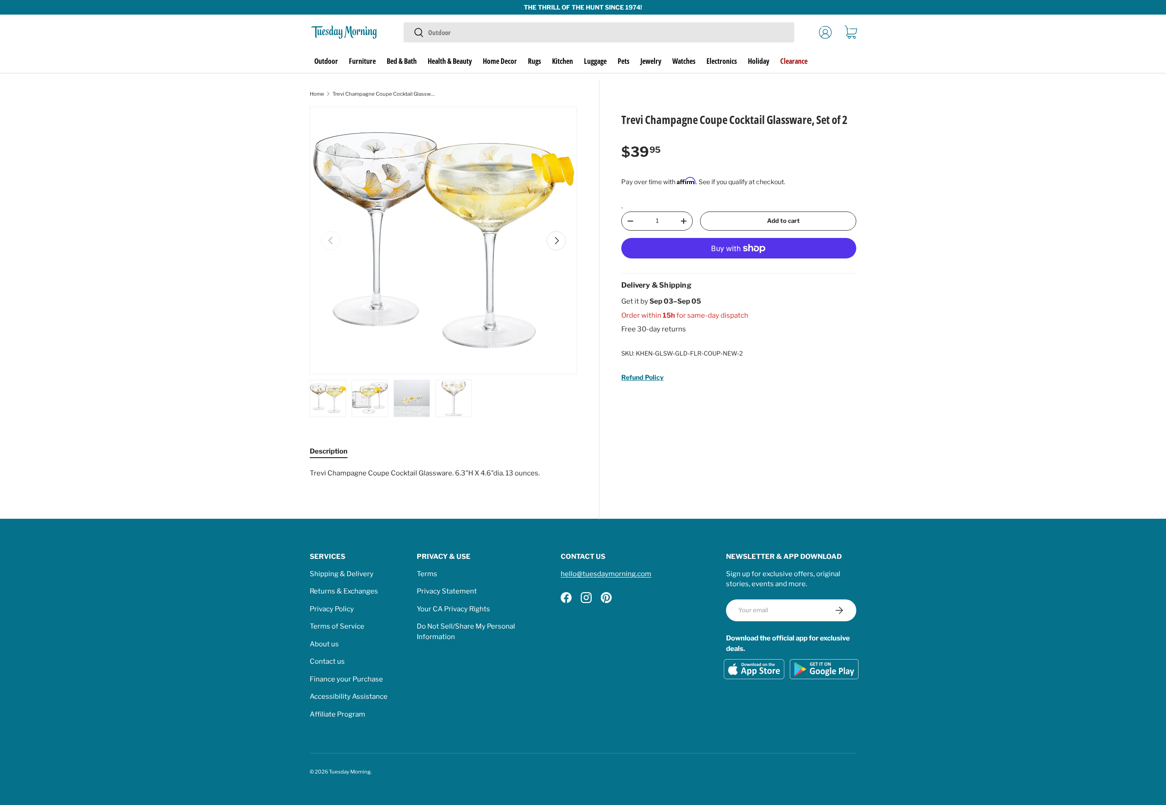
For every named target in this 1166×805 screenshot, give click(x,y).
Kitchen (562, 61)
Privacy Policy (332, 609)
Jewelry (650, 61)
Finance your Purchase (346, 679)
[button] (851, 32)
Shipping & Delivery (341, 574)
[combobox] (599, 32)
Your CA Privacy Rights (453, 609)
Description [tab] (329, 451)
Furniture (362, 61)
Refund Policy (642, 378)
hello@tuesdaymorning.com (606, 574)
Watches (684, 61)
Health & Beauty (450, 61)
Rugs (534, 61)
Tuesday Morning (350, 772)
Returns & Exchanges (344, 591)
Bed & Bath (402, 61)
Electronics (721, 61)
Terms (427, 574)
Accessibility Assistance (349, 696)
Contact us (327, 661)
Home (317, 94)
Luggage (595, 61)
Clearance (794, 61)
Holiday (758, 61)
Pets (623, 61)
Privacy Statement (447, 591)
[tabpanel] (443, 473)
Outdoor (326, 61)
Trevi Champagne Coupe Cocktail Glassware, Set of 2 (383, 94)
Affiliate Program (337, 714)
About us (324, 644)
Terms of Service (337, 626)
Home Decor (500, 61)
